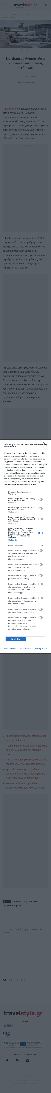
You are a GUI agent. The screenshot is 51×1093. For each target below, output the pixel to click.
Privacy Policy (41, 648)
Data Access (25, 648)
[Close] (45, 444)
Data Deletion (10, 648)
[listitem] (25, 493)
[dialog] (25, 546)
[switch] (40, 499)
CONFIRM (15, 639)
